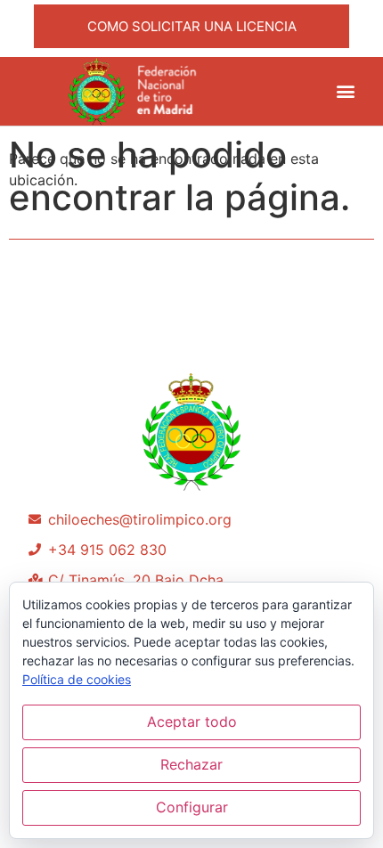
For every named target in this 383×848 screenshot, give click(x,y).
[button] (345, 91)
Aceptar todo (192, 721)
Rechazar (191, 764)
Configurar (192, 807)
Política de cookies (76, 679)
